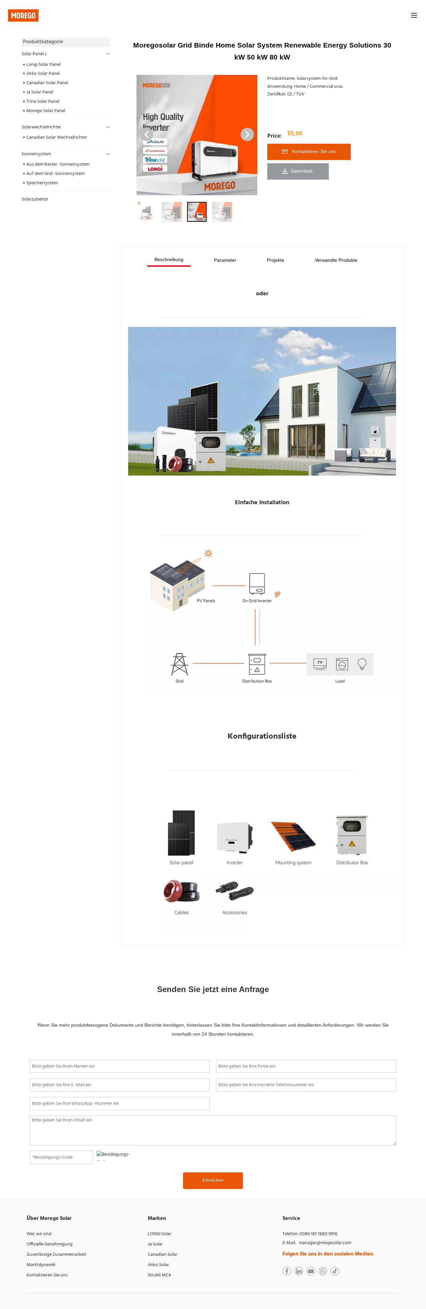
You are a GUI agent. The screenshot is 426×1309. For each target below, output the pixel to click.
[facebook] (287, 1271)
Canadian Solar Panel (47, 83)
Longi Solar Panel (43, 65)
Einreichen (213, 1180)
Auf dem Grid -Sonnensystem (55, 174)
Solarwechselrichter (41, 127)
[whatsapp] (323, 1271)
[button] (247, 134)
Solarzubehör (35, 199)
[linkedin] (299, 1271)
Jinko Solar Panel (43, 73)
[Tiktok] (334, 1271)
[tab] (169, 260)
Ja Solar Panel (39, 92)
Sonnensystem (36, 154)
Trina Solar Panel (42, 101)
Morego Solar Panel (45, 111)
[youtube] (311, 1271)
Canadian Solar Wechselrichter (56, 137)
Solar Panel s (34, 54)
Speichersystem (42, 183)
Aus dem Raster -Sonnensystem (57, 164)
